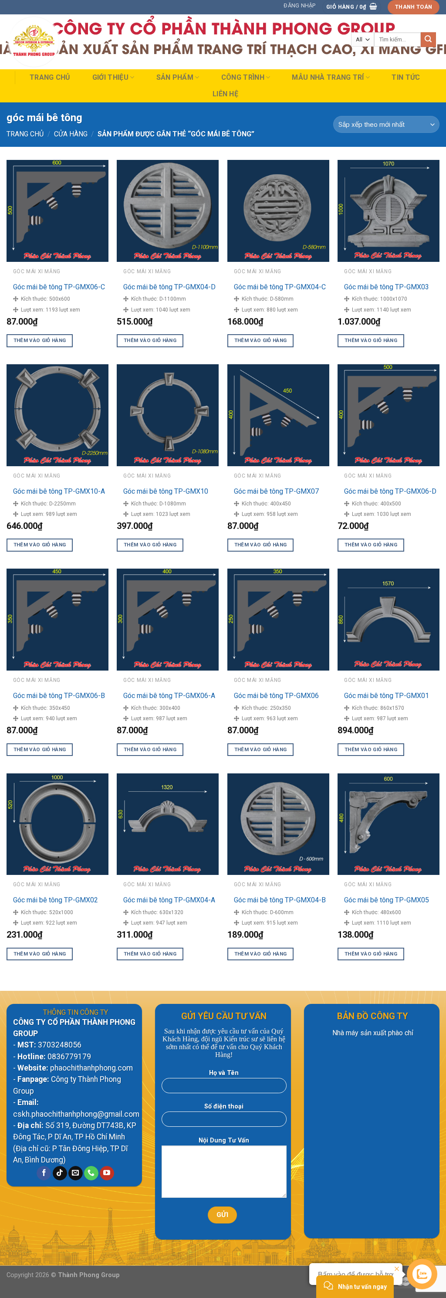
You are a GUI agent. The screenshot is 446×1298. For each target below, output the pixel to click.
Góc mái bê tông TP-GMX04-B (280, 900)
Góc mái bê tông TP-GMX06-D (390, 491)
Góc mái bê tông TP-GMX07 (276, 491)
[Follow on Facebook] (44, 1173)
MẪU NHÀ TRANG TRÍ (328, 77)
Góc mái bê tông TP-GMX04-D (169, 287)
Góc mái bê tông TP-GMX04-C (280, 287)
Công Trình (242, 77)
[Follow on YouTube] (107, 1173)
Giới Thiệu (110, 77)
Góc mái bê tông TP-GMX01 (386, 695)
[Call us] (91, 1173)
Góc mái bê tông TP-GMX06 (276, 695)
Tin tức (406, 77)
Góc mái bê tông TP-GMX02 (55, 900)
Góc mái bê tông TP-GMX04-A (169, 900)
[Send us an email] (75, 1173)
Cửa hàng (71, 134)
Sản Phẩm (175, 77)
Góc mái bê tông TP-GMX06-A (169, 695)
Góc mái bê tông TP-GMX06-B (59, 695)
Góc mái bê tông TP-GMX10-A (59, 491)
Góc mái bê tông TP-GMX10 (165, 491)
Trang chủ (50, 77)
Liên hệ (225, 94)
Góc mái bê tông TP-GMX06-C (59, 287)
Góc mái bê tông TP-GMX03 (386, 287)
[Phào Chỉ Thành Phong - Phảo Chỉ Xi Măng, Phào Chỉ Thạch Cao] (49, 41)
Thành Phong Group (89, 1275)
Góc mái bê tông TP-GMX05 (386, 900)
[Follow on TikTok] (60, 1173)
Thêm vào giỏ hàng (40, 340)
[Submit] (428, 39)
